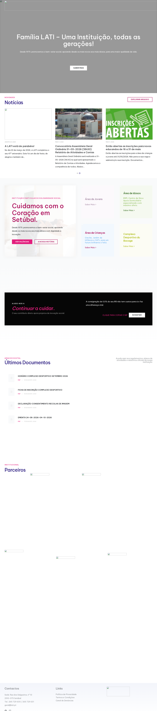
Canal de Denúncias (64, 700)
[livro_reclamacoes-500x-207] (129, 691)
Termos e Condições (65, 697)
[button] (77, 173)
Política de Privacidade (66, 694)
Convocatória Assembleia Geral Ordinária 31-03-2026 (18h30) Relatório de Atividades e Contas (74, 149)
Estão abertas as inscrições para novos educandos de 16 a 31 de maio (128, 148)
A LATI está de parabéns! (19, 146)
